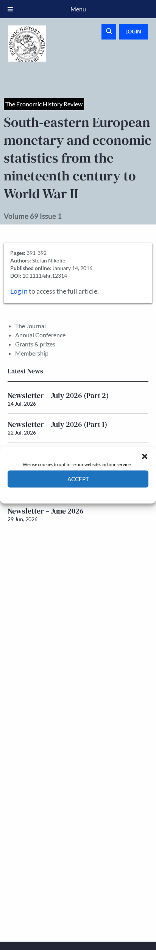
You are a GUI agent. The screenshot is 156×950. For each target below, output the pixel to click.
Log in (19, 291)
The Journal (30, 325)
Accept (78, 479)
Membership (31, 353)
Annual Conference (40, 334)
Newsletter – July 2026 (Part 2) (58, 395)
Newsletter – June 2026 (46, 511)
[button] (144, 456)
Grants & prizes (35, 344)
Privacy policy (91, 493)
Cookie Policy (60, 493)
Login (133, 31)
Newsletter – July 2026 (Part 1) (57, 424)
